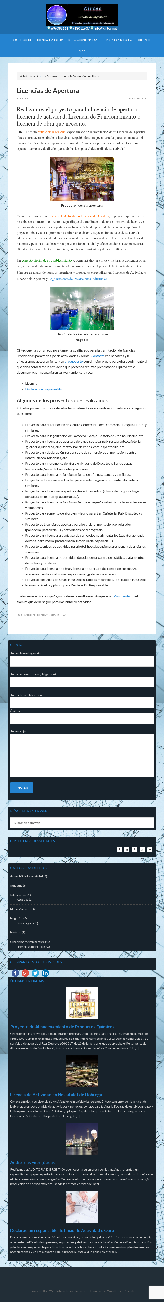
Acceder (130, 1291)
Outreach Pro (64, 1291)
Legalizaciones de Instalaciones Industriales (77, 278)
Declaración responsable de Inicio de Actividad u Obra (62, 1230)
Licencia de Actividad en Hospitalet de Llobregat (57, 1094)
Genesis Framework (92, 1291)
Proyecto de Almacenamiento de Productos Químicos (62, 1026)
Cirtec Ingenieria (82, 15)
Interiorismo (18, 895)
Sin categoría (25, 923)
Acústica (22, 899)
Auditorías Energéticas (32, 1162)
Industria (16, 885)
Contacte (97, 356)
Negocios (16, 918)
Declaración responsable (43, 389)
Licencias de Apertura (48, 90)
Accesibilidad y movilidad (26, 876)
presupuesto (74, 361)
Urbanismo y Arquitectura (27, 941)
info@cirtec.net (105, 28)
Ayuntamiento (124, 596)
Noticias (15, 932)
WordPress (114, 1291)
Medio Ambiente (21, 909)
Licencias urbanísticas (51, 614)
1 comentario (138, 98)
